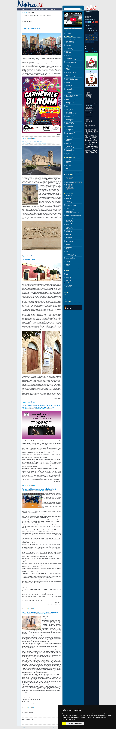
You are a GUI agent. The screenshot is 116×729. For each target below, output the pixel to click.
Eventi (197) (68, 75)
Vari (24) (67, 265)
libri (88, 139)
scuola (94, 151)
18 (87, 39)
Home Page (24, 12)
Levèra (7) (68, 110)
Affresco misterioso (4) (70, 42)
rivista (92, 149)
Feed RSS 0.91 (70, 307)
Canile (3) (67, 51)
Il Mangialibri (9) (69, 231)
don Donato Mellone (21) (70, 71)
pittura (91, 147)
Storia (67, 273)
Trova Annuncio (69, 285)
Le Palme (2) (68, 245)
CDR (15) (67, 54)
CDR (95, 128)
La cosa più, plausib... (70, 185)
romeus (89, 150)
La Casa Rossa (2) (69, 235)
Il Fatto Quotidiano (89, 108)
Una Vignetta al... (69, 33)
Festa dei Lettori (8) (69, 78)
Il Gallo (87, 93)
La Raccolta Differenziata (91, 51)
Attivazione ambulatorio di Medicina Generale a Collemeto (40, 612)
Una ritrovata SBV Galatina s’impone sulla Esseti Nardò (39, 489)
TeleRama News (89, 120)
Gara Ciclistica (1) (69, 221)
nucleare (96, 144)
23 (96, 39)
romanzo (86, 150)
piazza (86, 147)
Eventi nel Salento (69, 280)
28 (93, 41)
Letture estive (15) (69, 109)
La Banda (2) (68, 234)
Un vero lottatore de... (70, 188)
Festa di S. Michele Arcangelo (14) (72, 212)
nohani (86, 144)
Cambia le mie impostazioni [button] (75, 723)
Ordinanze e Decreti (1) (70, 132)
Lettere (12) (68, 106)
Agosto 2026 (68, 169)
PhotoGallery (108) (69, 133)
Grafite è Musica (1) (69, 225)
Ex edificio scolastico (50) (70, 76)
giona (89, 136)
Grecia (67, 274)
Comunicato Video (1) (70, 61)
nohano (90, 144)
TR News (87, 91)
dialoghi (86, 132)
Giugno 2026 (68, 166)
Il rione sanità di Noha (28, 259)
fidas (91, 133)
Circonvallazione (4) (69, 56)
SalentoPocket (88, 95)
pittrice (89, 147)
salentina (94, 150)
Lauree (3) (68, 103)
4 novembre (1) (69, 195)
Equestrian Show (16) (70, 209)
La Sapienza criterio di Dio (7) (71, 240)
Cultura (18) (68, 68)
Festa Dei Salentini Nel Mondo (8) (72, 79)
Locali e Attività (68, 277)
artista (97, 125)
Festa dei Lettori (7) (69, 211)
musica (86, 142)
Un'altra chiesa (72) (69, 154)
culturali (94, 131)
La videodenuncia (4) (70, 102)
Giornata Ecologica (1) (70, 223)
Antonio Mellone (26, 260)
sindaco (86, 152)
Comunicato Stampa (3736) (71, 59)
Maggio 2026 (68, 165)
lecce (95, 137)
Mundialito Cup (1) (69, 117)
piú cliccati (80, 268)
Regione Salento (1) (69, 146)
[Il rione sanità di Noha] (41, 281)
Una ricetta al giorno (89, 112)
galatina (93, 135)
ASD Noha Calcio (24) (70, 46)
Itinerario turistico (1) (70, 96)
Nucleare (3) (68, 130)
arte (95, 125)
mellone (90, 140)
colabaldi (92, 129)
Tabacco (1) (68, 262)
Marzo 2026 (68, 162)
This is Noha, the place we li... (70, 28)
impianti (86, 137)
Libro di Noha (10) (69, 112)
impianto (90, 137)
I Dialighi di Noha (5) (69, 228)
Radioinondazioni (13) (70, 257)
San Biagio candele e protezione (32, 142)
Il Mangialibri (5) (69, 90)
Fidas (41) (68, 82)
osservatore (88, 146)
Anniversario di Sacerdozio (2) (71, 197)
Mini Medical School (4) (70, 115)
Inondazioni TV (88, 118)
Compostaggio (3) (69, 58)
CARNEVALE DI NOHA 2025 (31, 29)
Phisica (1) (68, 251)
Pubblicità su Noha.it (69, 288)
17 (86, 39)
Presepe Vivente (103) (70, 254)
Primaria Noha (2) (69, 139)
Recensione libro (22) (70, 143)
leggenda (86, 139)
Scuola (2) (68, 261)
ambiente (87, 125)
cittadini (86, 129)
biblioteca (88, 126)
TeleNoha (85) (68, 153)
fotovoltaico (88, 135)
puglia (96, 147)
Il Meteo (87, 113)
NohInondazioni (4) (69, 126)
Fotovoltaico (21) (69, 220)
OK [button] (64, 723)
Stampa (34, 138)
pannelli (94, 146)
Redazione (25, 408)
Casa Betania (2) (69, 202)
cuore (97, 131)
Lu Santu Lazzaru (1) (70, 247)
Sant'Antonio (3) (69, 149)
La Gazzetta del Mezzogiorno (91, 103)
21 (93, 39)
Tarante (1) (68, 264)
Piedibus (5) (68, 134)
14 (93, 37)
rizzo (96, 149)
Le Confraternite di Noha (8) (71, 105)
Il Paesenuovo (88, 92)
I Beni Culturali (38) (69, 88)
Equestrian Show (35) (70, 73)
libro (91, 139)
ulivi (92, 153)
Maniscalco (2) (68, 248)
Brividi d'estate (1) (69, 48)
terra (96, 152)
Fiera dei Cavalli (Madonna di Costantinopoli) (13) (71, 218)
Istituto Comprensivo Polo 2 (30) (72, 95)
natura (89, 142)
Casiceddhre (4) (69, 204)
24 (86, 41)
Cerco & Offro (68, 286)
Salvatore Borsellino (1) (70, 258)
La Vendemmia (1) (69, 241)
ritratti (89, 149)
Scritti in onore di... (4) (70, 150)
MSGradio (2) (68, 116)
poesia (94, 147)
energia (94, 132)
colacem (95, 129)
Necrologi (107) (69, 120)
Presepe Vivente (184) (70, 137)
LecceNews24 (88, 97)
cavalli (92, 128)
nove (94, 144)
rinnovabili (86, 149)
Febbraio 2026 (68, 161)
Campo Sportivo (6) (69, 49)
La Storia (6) (68, 99)
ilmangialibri (95, 136)
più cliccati (80, 172)
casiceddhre (87, 128)
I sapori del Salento (69, 278)
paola (97, 146)
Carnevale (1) (68, 201)
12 (89, 37)
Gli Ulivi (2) (68, 224)
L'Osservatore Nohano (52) (71, 113)
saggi (91, 150)
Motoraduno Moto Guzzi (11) (71, 250)
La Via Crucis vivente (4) (70, 242)
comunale (94, 130)
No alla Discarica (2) (69, 122)
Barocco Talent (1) (69, 198)
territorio (89, 153)
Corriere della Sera (89, 107)
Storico (29, 138)
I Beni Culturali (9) (69, 227)
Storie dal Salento (42, 143)
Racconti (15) (68, 140)
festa (88, 133)
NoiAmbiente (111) (69, 127)
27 (91, 41)
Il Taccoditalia (88, 96)
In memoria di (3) (69, 92)
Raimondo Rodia (26, 143)
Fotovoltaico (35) (69, 85)
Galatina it (87, 119)
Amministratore (67, 298)
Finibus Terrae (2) (69, 83)
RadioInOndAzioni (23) (70, 142)
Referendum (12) (69, 144)
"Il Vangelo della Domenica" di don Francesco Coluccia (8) (72, 39)
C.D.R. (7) (68, 199)
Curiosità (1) (68, 69)
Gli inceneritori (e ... (74, 183)
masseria (87, 140)
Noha (94, 142)
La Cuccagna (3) (69, 237)
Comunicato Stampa (41, 408)
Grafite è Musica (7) (69, 86)
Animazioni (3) (68, 45)
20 (91, 39)
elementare (90, 132)
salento (90, 151)
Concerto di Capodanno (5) (71, 62)
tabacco (93, 152)
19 (89, 39)
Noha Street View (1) (70, 123)
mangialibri (94, 139)
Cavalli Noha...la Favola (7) (71, 205)
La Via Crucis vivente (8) (70, 100)
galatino (86, 136)
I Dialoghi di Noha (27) (70, 89)
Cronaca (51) (68, 65)
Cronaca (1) (68, 208)
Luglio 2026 (68, 168)
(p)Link (24, 138)
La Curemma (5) (69, 238)
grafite (92, 136)
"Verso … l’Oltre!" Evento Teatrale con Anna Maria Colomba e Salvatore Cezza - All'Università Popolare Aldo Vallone (41, 406)
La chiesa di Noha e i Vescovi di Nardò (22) (74, 98)
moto (97, 140)
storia (90, 152)
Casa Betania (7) (69, 52)
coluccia (87, 130)
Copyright (66, 299)
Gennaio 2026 (68, 159)
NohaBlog (41, 260)
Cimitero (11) (68, 55)
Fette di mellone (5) (69, 214)
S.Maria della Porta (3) (70, 147)
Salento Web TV (89, 121)
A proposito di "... (73, 180)
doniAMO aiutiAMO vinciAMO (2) (72, 72)
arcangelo (91, 125)
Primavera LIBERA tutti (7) (71, 255)
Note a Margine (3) (69, 129)
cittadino (89, 129)
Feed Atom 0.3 (70, 308)
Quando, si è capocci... (70, 177)
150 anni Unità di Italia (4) (70, 41)
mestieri (94, 140)
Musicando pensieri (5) (70, 119)
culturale (90, 131)
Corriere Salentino (89, 94)
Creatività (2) (68, 63)
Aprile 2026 (68, 164)
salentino (87, 151)
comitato (91, 130)
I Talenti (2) (68, 230)
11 (87, 37)
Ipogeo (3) (68, 93)
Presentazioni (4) (69, 252)
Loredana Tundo (26, 613)
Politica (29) (68, 136)
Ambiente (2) (68, 44)
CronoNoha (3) (68, 66)
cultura (86, 131)
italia (93, 137)
